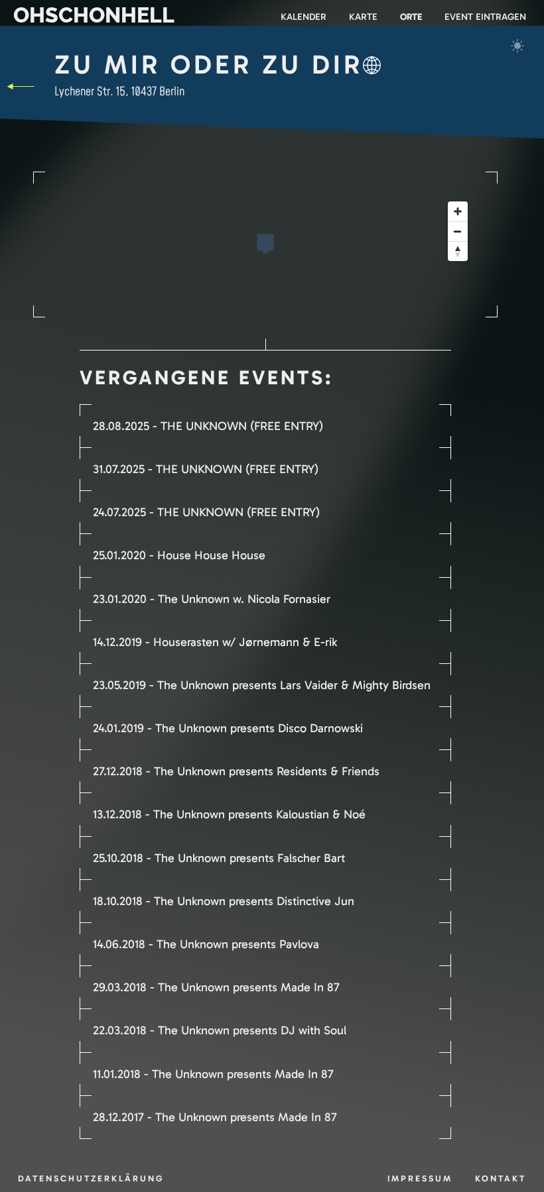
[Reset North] (458, 251)
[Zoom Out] (458, 231)
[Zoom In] (458, 211)
